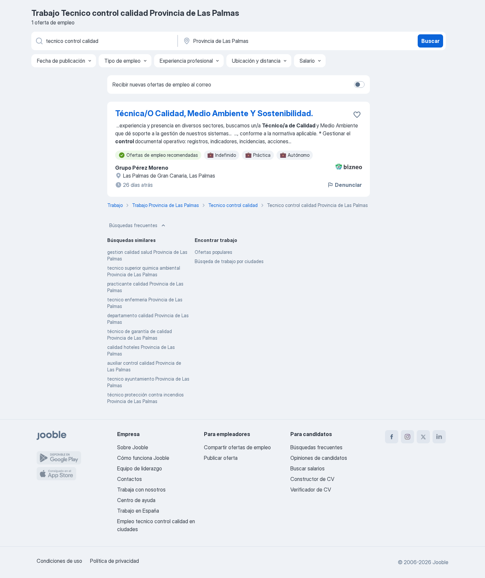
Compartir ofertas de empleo (237, 447)
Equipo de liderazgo (139, 468)
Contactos (129, 479)
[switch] (359, 84)
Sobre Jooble (132, 447)
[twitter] (423, 436)
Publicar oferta (221, 458)
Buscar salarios (307, 468)
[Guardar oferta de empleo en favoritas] (357, 114)
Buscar (430, 41)
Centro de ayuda (136, 500)
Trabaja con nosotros (141, 489)
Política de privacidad (114, 561)
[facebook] (391, 436)
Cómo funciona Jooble (143, 458)
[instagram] (407, 436)
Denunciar (348, 185)
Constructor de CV (312, 479)
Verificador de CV (310, 489)
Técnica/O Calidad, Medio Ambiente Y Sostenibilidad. (214, 113)
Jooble (440, 562)
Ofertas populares (213, 252)
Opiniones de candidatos (318, 458)
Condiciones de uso (59, 561)
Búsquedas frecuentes (133, 225)
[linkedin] (439, 436)
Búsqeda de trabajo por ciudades (229, 261)
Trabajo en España (138, 510)
